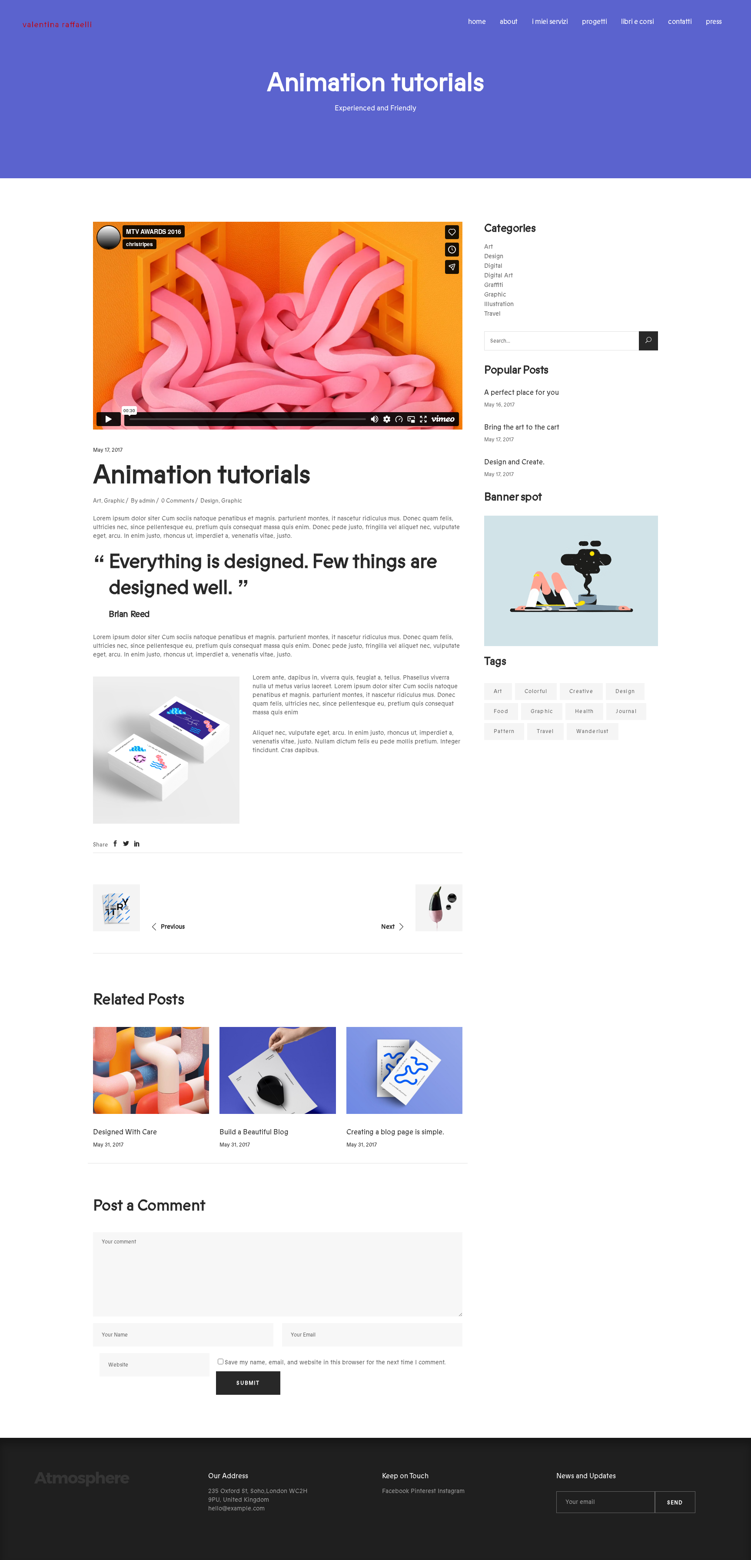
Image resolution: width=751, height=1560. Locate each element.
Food (501, 711)
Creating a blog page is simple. (395, 1132)
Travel (492, 314)
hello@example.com (236, 1509)
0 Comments (177, 500)
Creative (581, 691)
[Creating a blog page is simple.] (404, 1070)
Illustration (499, 304)
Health (584, 711)
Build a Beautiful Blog (254, 1132)
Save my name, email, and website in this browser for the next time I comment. (335, 1363)
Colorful (536, 691)
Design (209, 500)
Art (97, 500)
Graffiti (493, 285)
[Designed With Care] (151, 1070)
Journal (626, 711)
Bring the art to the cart (521, 427)
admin (147, 500)
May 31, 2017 (108, 1144)
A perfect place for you (521, 392)
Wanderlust (592, 731)
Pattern (504, 731)
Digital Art (498, 276)
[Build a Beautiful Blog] (277, 1070)
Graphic (114, 500)
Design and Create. (514, 462)
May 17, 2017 (108, 450)
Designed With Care (125, 1132)
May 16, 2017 (499, 404)
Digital (493, 266)
